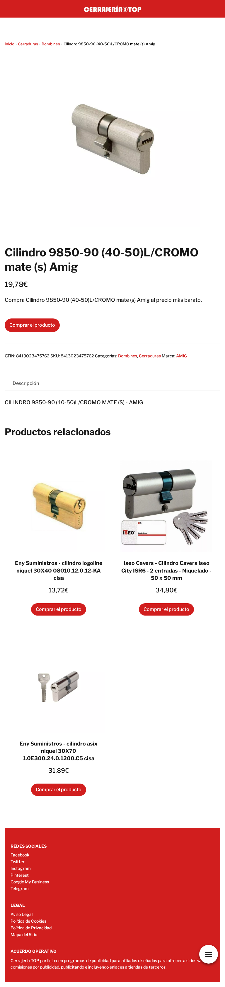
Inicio (9, 44)
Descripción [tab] (26, 383)
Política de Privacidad (31, 927)
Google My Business (30, 881)
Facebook (20, 854)
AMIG (181, 355)
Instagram (21, 868)
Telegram (20, 888)
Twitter (18, 861)
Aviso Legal (22, 914)
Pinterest (20, 875)
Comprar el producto (32, 325)
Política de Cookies (28, 921)
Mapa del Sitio (24, 934)
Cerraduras (28, 44)
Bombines (51, 44)
